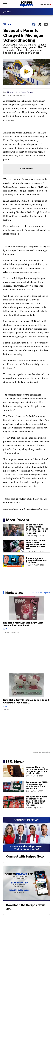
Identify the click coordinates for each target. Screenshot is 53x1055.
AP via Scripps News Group (20, 92)
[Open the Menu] (4, 4)
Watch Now (45, 4)
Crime (7, 23)
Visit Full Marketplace (41, 593)
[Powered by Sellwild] (46, 752)
